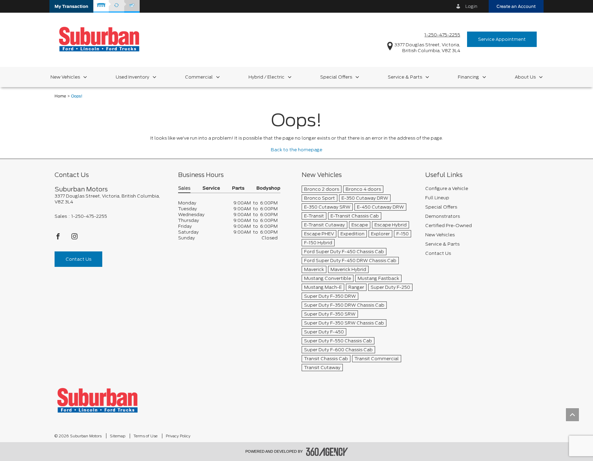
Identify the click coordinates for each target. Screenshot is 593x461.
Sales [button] (184, 188)
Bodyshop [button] (268, 188)
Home (60, 96)
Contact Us (78, 259)
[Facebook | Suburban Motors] (58, 238)
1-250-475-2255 (442, 34)
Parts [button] (238, 188)
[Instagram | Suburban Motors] (74, 238)
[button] (71, 6)
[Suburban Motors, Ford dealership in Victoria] (99, 39)
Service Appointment (502, 39)
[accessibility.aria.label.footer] (327, 452)
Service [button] (211, 188)
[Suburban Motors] (97, 400)
